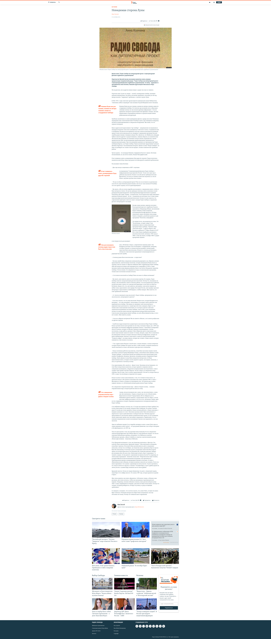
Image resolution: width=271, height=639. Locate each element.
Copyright (116, 633)
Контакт (94, 633)
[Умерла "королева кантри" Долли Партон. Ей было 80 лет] (124, 583)
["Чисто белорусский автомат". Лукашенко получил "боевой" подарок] (165, 556)
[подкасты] (214, 2)
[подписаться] (163, 626)
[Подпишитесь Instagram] (153, 626)
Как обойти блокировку (120, 628)
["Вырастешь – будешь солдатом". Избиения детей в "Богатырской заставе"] (146, 583)
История (114, 7)
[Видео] (210, 2)
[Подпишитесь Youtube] (147, 626)
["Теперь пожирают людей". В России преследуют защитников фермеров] (146, 604)
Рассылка (116, 631)
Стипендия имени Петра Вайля (100, 628)
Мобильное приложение (98, 625)
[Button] (144, 21)
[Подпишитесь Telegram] (150, 626)
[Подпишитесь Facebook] (140, 626)
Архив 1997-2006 (96, 631)
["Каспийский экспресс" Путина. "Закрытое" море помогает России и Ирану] (106, 529)
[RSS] (157, 626)
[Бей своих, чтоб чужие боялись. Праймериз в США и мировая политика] (106, 556)
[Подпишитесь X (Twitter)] (143, 626)
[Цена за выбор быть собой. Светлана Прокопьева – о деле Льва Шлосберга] (102, 604)
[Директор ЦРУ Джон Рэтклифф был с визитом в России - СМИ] (124, 604)
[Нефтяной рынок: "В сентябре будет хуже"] (135, 556)
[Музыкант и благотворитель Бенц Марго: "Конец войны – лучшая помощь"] (102, 583)
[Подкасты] (160, 626)
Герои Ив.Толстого (139, 507)
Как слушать (117, 625)
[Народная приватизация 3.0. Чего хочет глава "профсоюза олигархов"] (135, 529)
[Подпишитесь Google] (137, 626)
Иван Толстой (115, 14)
